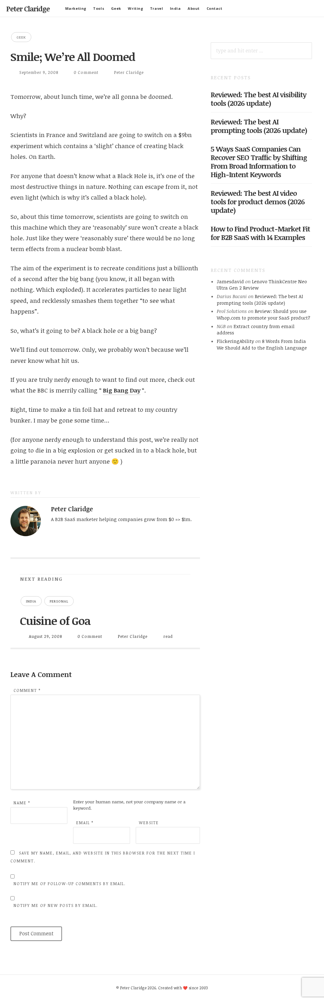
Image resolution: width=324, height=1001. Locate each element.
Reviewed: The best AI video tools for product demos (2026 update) (258, 201)
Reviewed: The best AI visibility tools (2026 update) (258, 99)
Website (149, 822)
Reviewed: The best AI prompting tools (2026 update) (259, 126)
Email (85, 822)
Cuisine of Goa (55, 620)
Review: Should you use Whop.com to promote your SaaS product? (263, 314)
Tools (98, 8)
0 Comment (86, 72)
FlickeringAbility (235, 341)
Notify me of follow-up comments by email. (70, 883)
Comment (27, 690)
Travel (156, 8)
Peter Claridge (28, 8)
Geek (116, 8)
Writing (135, 8)
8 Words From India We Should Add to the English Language (262, 344)
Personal (59, 601)
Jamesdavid (230, 281)
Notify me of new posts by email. (56, 905)
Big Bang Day (121, 390)
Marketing (75, 8)
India (175, 8)
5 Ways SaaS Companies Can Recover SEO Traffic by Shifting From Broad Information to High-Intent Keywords (259, 161)
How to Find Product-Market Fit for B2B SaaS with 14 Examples (260, 233)
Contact (214, 8)
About (194, 8)
